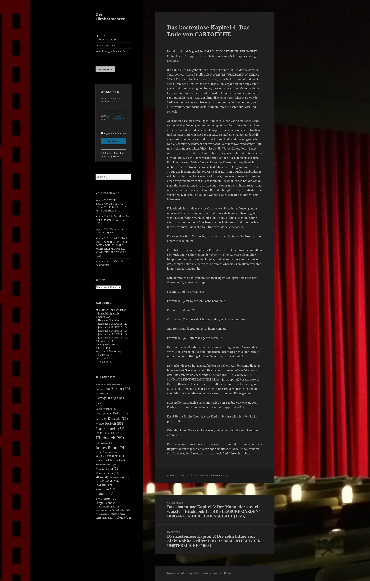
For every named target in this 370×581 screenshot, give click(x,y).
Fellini (100, 424)
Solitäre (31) (105, 355)
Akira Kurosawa (104, 384)
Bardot (117, 384)
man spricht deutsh (106, 464)
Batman (103, 389)
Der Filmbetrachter (110, 17)
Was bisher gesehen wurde (110, 51)
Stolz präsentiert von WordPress (213, 573)
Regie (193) (104, 348)
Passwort (103, 117)
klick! (117, 456)
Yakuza (123, 517)
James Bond (110, 447)
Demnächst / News (106, 45)
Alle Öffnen (102, 309)
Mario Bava (108, 468)
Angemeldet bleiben (114, 133)
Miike (102, 477)
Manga (116, 460)
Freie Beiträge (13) (108, 313)
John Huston (111, 453)
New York (114, 478)
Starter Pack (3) (106, 358)
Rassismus (105, 489)
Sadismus (107, 498)
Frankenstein (110, 428)
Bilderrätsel (102, 393)
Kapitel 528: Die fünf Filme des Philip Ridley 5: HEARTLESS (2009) (112, 220)
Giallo (102, 433)
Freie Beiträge (220, 475)
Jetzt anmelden (109, 153)
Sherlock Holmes (108, 506)
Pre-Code (110, 481)
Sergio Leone (107, 503)
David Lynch (104, 413)
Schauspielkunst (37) (109, 351)
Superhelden (121, 510)
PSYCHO (104, 485)
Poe (99, 482)
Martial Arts (107, 473)
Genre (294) (104, 316)
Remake (104, 493)
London (101, 460)
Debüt (121, 413)
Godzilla (113, 433)
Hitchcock (110, 438)
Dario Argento (106, 408)
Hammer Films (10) (109, 320)
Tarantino (102, 514)
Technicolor (116, 513)
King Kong (103, 456)
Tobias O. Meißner (198, 475)
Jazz (100, 452)
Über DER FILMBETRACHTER (106, 38)
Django (101, 418)
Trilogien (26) (105, 361)
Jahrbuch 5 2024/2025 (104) (113, 337)
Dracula (118, 418)
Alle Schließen (118, 309)
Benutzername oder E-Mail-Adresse (113, 99)
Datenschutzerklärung (179, 573)
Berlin (120, 388)
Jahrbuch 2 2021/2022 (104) (113, 327)
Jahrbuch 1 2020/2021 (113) (113, 323)
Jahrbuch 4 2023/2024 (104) (113, 334)
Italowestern (104, 442)
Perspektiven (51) (108, 344)
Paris (124, 477)
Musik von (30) (106, 341)
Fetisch (114, 423)
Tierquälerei (105, 517)
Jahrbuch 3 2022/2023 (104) (113, 330)
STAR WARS (103, 510)
